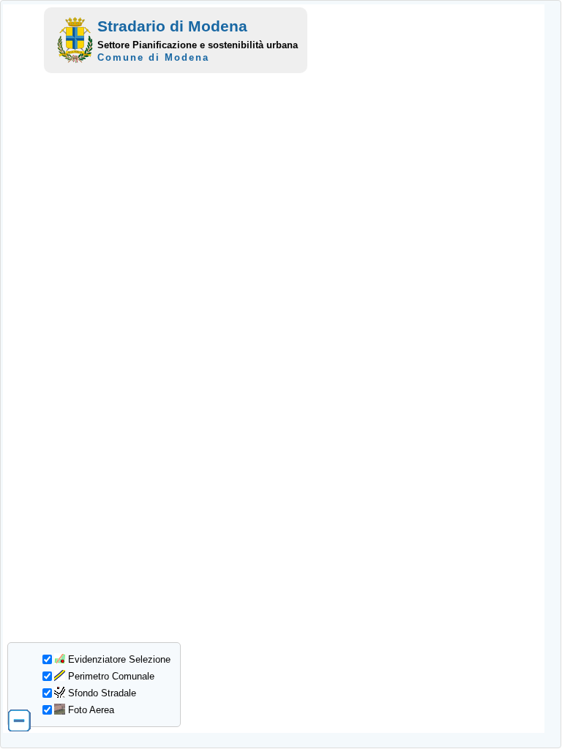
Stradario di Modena (172, 26)
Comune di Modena (153, 57)
